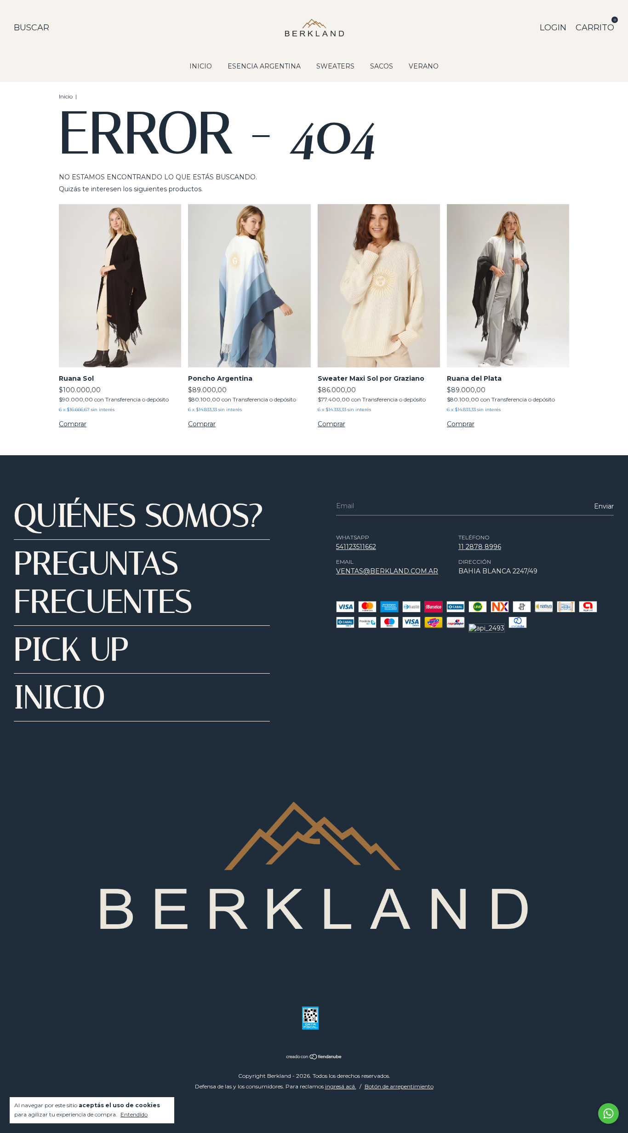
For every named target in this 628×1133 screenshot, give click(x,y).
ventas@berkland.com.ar (387, 571)
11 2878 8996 (479, 547)
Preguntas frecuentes (103, 582)
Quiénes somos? (138, 516)
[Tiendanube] (314, 1057)
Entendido (134, 1114)
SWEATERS (335, 66)
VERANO (424, 66)
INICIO (200, 66)
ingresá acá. (340, 1086)
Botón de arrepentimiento (399, 1086)
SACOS (381, 66)
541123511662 (356, 547)
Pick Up (71, 649)
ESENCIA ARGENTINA (264, 66)
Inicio (66, 96)
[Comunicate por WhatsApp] (608, 1113)
